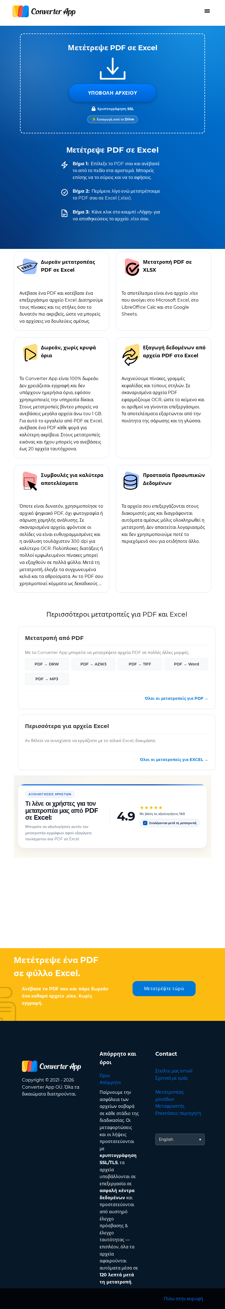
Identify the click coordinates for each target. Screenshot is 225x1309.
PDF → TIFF (140, 664)
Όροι (105, 1075)
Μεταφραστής (170, 1106)
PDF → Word (186, 664)
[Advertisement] (112, 904)
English (166, 1139)
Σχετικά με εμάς (171, 1078)
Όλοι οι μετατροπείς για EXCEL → (174, 759)
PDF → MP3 (46, 679)
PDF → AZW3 (93, 664)
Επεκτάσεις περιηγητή (178, 1113)
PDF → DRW (47, 664)
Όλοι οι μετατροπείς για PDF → (176, 698)
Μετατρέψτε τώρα (164, 988)
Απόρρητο (110, 1082)
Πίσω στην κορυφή (183, 1298)
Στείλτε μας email (173, 1071)
